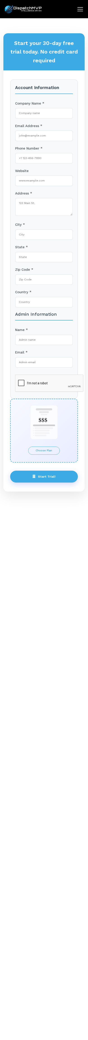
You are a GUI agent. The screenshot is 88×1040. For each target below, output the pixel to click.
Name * (21, 338)
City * (20, 229)
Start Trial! (46, 490)
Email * (21, 362)
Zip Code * (24, 276)
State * (21, 252)
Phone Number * (28, 150)
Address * (23, 197)
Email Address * (28, 127)
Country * (23, 299)
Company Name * (29, 103)
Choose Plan (44, 462)
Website (22, 174)
